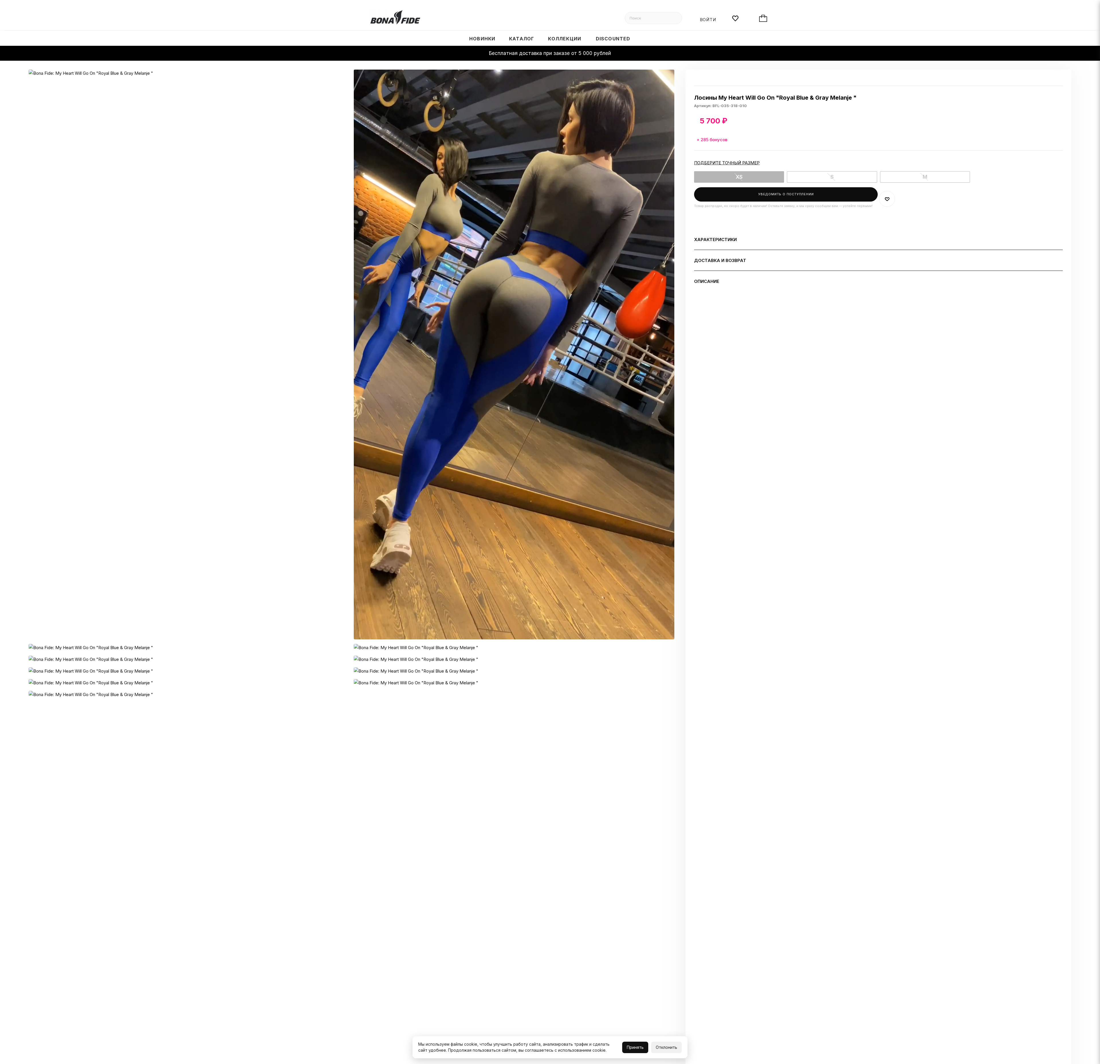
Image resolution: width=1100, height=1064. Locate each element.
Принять (635, 1047)
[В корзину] (769, 19)
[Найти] (675, 18)
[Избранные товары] (742, 19)
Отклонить (666, 1047)
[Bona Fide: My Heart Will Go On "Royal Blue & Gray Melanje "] (189, 354)
